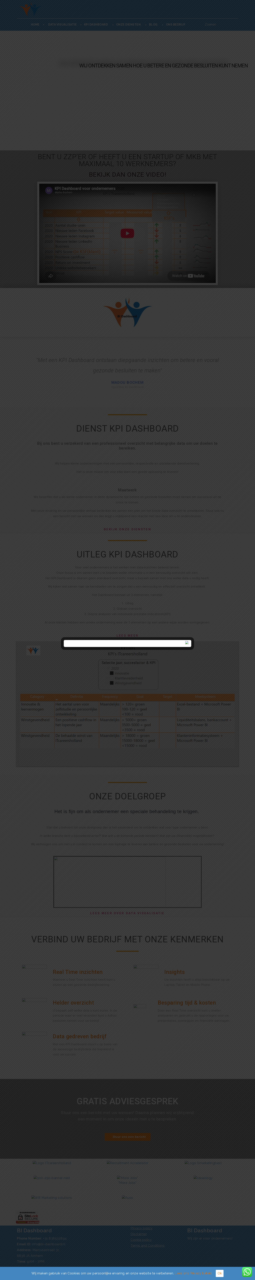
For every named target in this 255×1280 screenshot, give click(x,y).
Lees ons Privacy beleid (193, 1273)
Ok (220, 1273)
